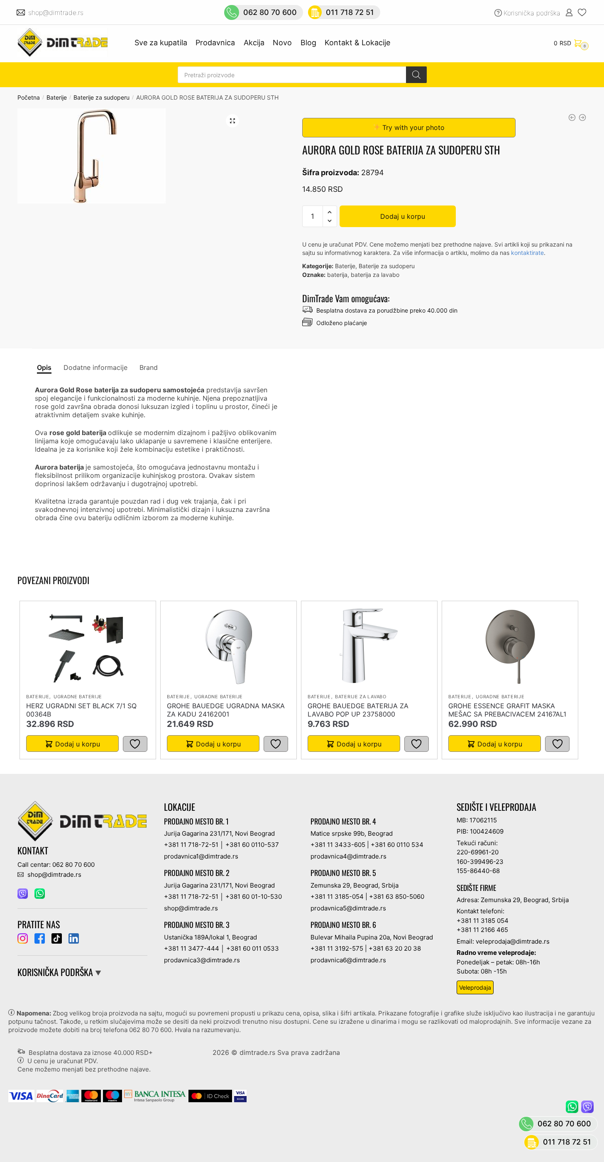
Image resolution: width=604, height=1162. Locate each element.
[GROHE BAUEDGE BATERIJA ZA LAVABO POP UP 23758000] (369, 646)
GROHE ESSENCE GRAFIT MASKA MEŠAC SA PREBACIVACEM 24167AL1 (507, 710)
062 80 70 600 (270, 12)
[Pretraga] (416, 74)
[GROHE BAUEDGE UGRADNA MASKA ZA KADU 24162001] (228, 646)
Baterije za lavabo (360, 697)
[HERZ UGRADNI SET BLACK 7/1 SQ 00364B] (87, 646)
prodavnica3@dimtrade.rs (202, 960)
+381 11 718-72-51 (191, 845)
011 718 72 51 (350, 12)
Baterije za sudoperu (101, 97)
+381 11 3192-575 (337, 948)
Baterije (56, 97)
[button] (232, 120)
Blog (308, 42)
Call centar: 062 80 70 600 (56, 864)
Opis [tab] (44, 367)
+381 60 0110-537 (252, 845)
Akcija (254, 42)
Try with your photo (412, 127)
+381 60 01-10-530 (253, 896)
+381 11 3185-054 (337, 896)
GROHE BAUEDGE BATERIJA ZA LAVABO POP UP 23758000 (358, 710)
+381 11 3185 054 (483, 921)
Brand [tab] (148, 367)
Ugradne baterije (78, 697)
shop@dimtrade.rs (57, 12)
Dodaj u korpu (402, 216)
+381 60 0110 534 (397, 845)
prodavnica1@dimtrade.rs (201, 856)
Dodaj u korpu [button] (77, 744)
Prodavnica (215, 42)
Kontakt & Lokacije (357, 42)
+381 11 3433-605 (338, 845)
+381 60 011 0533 (252, 948)
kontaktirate (527, 252)
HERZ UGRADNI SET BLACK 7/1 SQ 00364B (81, 710)
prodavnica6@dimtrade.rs (348, 960)
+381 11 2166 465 (482, 930)
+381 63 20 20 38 (395, 948)
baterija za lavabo (375, 274)
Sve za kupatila (160, 42)
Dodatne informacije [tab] (95, 367)
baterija (337, 274)
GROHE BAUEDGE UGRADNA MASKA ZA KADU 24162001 (226, 710)
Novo (282, 42)
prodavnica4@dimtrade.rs (348, 856)
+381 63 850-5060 (396, 896)
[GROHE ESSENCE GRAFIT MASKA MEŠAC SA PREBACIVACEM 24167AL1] (510, 646)
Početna (28, 97)
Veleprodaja (475, 987)
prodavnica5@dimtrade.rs (348, 908)
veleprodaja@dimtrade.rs (513, 941)
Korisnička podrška (532, 13)
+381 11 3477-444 (191, 948)
